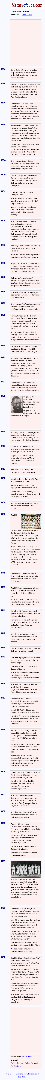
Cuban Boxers (31, 1063)
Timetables (22, 1076)
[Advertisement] (22, 42)
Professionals (16, 1066)
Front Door (9, 1073)
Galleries (29, 1073)
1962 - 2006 (27, 14)
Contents (20, 1073)
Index (36, 1073)
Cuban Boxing (17, 1063)
